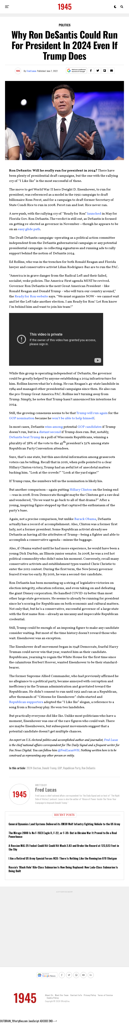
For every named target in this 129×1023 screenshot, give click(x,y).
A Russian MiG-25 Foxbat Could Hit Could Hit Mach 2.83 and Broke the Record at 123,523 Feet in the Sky (64, 847)
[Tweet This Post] (98, 71)
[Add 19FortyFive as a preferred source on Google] (76, 70)
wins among (54, 427)
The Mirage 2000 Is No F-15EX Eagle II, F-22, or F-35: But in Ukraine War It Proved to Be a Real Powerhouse (63, 835)
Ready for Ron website (31, 296)
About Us (49, 995)
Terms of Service (105, 995)
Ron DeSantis (88, 768)
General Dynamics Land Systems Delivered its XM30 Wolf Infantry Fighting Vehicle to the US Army (64, 824)
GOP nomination (21, 418)
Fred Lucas (31, 71)
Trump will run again (92, 413)
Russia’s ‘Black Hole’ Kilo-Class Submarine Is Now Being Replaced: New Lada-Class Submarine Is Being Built (63, 869)
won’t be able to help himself (73, 418)
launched (94, 213)
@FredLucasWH (68, 750)
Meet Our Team (62, 995)
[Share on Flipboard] (105, 71)
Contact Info (76, 995)
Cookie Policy (53, 997)
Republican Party (71, 768)
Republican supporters (26, 702)
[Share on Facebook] (91, 71)
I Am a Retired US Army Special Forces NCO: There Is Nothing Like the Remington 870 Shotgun (63, 858)
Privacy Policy (90, 995)
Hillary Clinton (81, 489)
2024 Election (34, 768)
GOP (60, 768)
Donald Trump (49, 768)
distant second (50, 432)
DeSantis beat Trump (24, 437)
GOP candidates (90, 427)
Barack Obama (85, 519)
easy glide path (29, 229)
